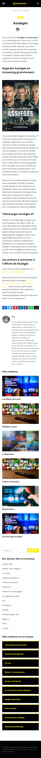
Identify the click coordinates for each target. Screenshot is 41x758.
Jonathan (5, 610)
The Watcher (6, 605)
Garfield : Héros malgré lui (11, 569)
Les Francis (6, 573)
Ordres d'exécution (10, 482)
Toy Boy (5, 628)
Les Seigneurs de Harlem (11, 596)
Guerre (19, 10)
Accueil (14, 10)
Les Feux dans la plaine (12, 537)
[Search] (38, 3)
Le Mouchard (8, 454)
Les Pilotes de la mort (11, 399)
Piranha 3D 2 (6, 587)
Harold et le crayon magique (12, 592)
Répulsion (5, 619)
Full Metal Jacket (9, 427)
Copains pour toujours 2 (10, 578)
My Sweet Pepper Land (10, 614)
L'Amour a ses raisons (10, 582)
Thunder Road (7, 564)
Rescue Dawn (8, 509)
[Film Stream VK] (20, 3)
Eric (13, 317)
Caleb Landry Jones (18, 283)
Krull (3, 601)
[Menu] (3, 3)
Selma (4, 624)
